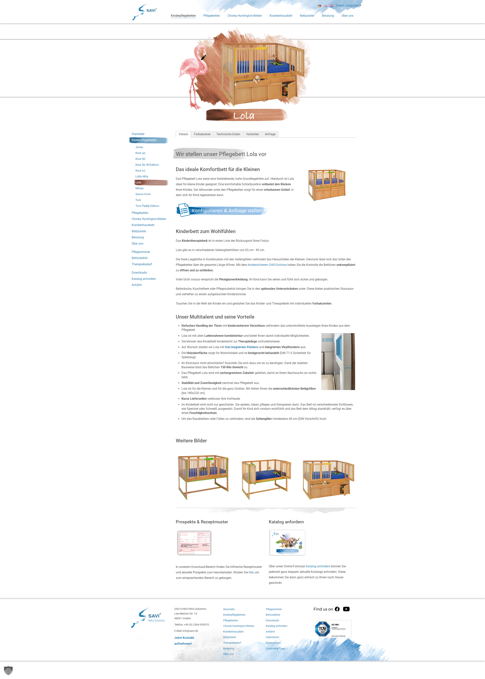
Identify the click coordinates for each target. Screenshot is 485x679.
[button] (8, 670)
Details (183, 134)
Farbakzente (202, 134)
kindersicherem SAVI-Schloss (267, 265)
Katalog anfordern (318, 566)
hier (251, 572)
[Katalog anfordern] (289, 544)
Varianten (252, 134)
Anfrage (270, 134)
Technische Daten (228, 134)
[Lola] (203, 472)
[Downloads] (196, 544)
